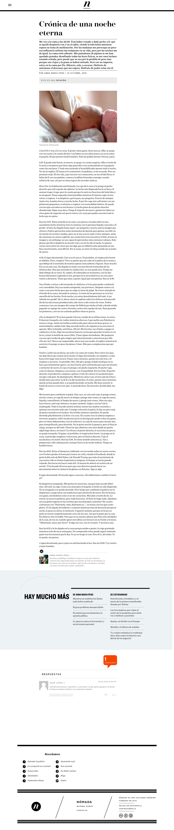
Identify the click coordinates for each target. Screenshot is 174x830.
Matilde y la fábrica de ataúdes (124, 627)
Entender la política (36, 761)
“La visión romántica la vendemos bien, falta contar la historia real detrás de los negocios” (126, 635)
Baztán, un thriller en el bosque (125, 621)
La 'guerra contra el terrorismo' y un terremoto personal (88, 622)
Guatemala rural (68, 761)
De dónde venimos (68, 771)
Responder (55, 695)
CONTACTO (82, 810)
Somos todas (33, 771)
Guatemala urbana (36, 780)
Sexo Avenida (66, 766)
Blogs (63, 775)
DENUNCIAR (67, 695)
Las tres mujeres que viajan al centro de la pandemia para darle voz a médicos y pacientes (126, 613)
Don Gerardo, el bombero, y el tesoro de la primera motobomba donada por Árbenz (125, 601)
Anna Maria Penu (54, 73)
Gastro (63, 780)
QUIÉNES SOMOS (85, 806)
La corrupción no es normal (39, 766)
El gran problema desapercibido (88, 607)
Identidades (33, 775)
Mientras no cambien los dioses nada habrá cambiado (87, 600)
